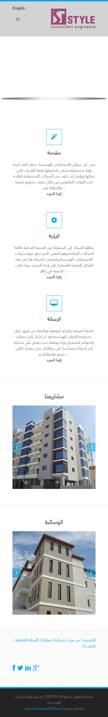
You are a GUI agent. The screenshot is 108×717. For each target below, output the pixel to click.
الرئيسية (89, 640)
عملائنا (47, 640)
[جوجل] (36, 669)
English (18, 8)
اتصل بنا (89, 646)
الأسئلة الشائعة (27, 640)
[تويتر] (20, 669)
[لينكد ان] (28, 669)
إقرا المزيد (54, 194)
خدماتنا (60, 640)
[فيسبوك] (13, 669)
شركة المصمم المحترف (42, 708)
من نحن (74, 640)
